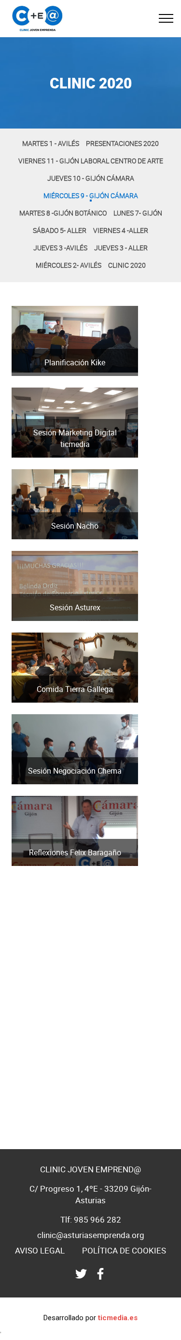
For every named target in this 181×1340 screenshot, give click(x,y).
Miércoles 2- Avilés (68, 265)
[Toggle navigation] (166, 18)
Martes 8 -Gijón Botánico (63, 212)
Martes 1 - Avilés (50, 143)
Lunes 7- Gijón (137, 212)
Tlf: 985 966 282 (90, 1219)
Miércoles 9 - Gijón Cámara (90, 195)
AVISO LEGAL (40, 1250)
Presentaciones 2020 (122, 143)
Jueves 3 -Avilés (60, 247)
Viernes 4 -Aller (120, 230)
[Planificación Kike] (74, 377)
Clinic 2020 (127, 265)
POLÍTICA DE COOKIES (124, 1250)
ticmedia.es (118, 1317)
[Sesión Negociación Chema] (74, 786)
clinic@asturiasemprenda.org (90, 1234)
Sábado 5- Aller (59, 230)
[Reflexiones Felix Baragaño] (74, 867)
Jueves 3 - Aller (121, 247)
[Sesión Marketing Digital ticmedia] (74, 459)
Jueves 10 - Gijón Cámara (90, 178)
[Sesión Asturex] (74, 622)
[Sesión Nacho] (74, 541)
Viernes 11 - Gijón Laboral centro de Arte (90, 160)
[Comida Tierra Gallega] (74, 704)
